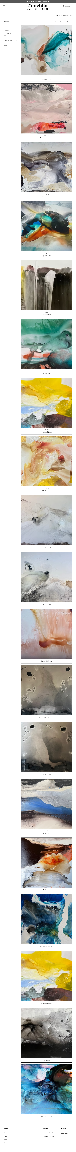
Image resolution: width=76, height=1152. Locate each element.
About (6, 1139)
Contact (6, 1143)
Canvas (6, 1133)
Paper (6, 1136)
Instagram (64, 1133)
